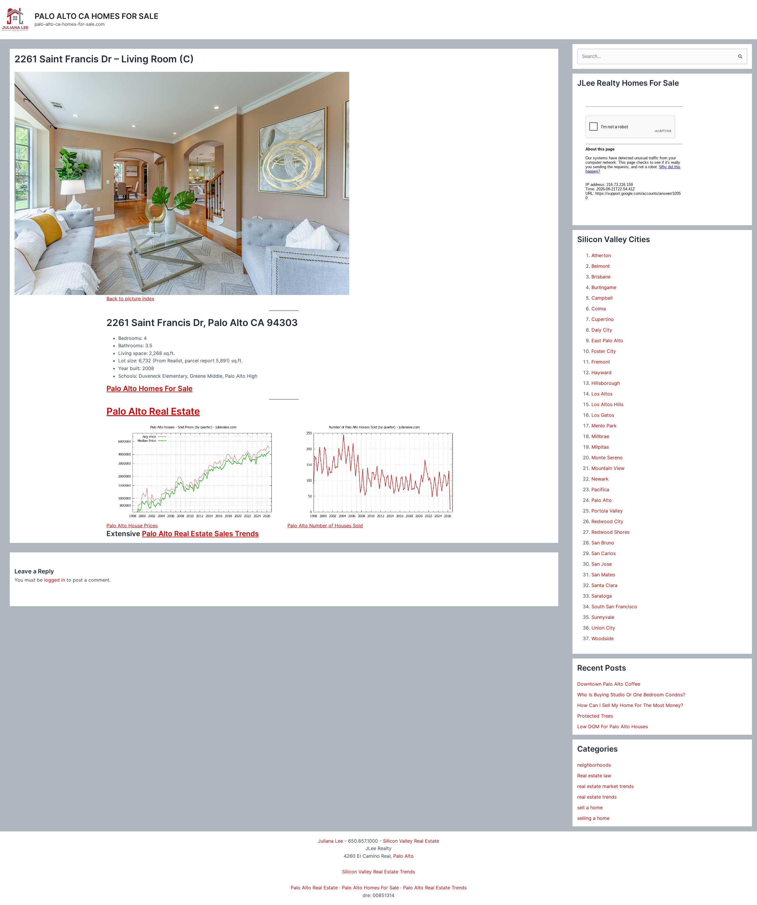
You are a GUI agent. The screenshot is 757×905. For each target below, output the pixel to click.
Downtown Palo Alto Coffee (608, 684)
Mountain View (608, 468)
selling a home (593, 818)
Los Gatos (602, 415)
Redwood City (607, 521)
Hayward (601, 372)
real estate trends (597, 797)
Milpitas (600, 447)
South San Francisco (614, 606)
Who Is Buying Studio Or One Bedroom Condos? (631, 695)
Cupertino (602, 319)
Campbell (602, 298)
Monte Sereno (607, 457)
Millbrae (600, 436)
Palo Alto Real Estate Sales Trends (200, 533)
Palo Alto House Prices (132, 525)
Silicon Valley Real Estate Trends (378, 872)
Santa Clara (604, 585)
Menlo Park (604, 426)
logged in (54, 580)
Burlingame (603, 287)
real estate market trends (605, 786)
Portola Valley (607, 511)
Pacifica (600, 489)
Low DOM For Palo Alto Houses (612, 726)
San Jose (601, 564)
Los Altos (601, 394)
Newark (600, 479)
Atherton (601, 255)
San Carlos (603, 553)
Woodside (602, 638)
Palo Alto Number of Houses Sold (325, 525)
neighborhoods (594, 765)
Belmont (600, 266)
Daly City (601, 330)
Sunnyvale (602, 617)
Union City (603, 628)
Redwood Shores (610, 532)
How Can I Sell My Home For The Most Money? (630, 705)
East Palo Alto (607, 340)
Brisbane (601, 277)
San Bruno (602, 543)
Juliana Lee (330, 841)
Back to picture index (130, 298)
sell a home (590, 807)
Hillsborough (605, 383)
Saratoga (601, 596)
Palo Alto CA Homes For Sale (96, 16)
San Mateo (603, 575)
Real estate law (594, 776)
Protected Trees (595, 716)
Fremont (600, 362)
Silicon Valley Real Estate (411, 841)
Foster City (603, 351)
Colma (598, 309)
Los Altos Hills (607, 404)
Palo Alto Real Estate (153, 411)
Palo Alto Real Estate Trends (435, 888)
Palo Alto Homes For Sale (149, 388)
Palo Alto (601, 500)
